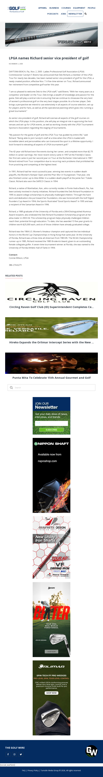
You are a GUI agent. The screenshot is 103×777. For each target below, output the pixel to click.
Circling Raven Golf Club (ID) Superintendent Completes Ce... (51, 307)
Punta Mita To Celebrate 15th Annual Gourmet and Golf (51, 377)
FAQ (23, 770)
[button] (85, 14)
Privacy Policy (33, 770)
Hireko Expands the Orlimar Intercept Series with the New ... (51, 342)
